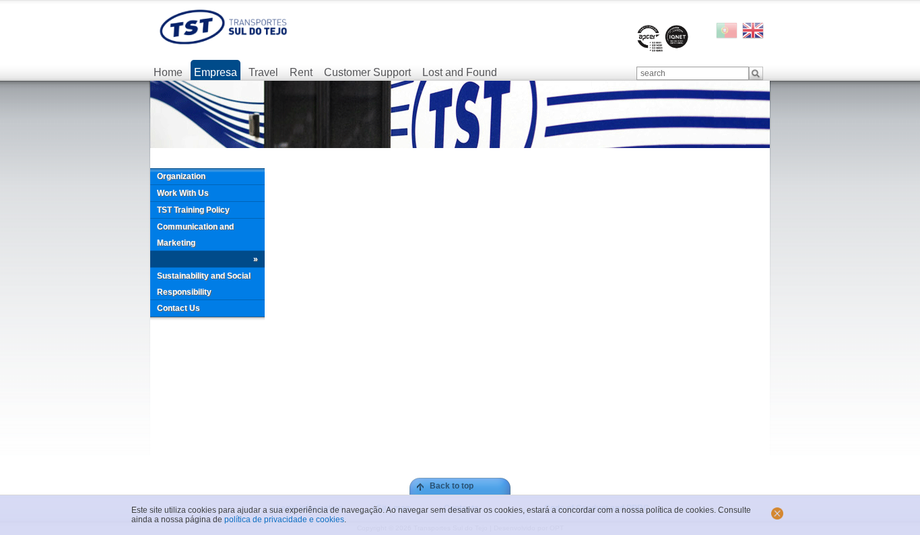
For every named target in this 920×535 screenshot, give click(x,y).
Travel (263, 72)
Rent (301, 72)
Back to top (451, 486)
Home (168, 72)
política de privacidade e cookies (284, 519)
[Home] (223, 27)
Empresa (215, 72)
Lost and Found (459, 72)
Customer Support (367, 72)
